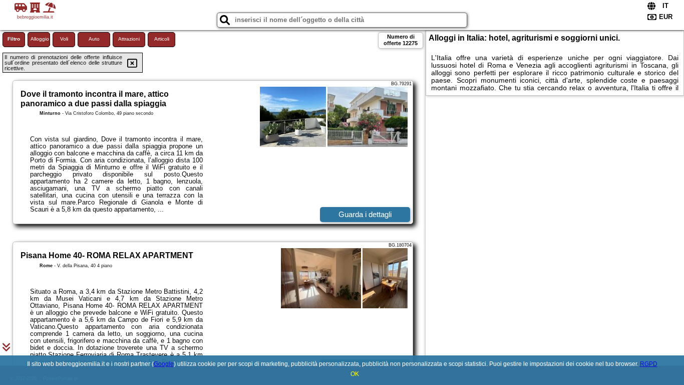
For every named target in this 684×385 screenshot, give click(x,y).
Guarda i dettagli (365, 214)
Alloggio (40, 39)
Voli (64, 39)
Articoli (161, 39)
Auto (94, 39)
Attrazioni (129, 39)
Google (164, 363)
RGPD (648, 363)
